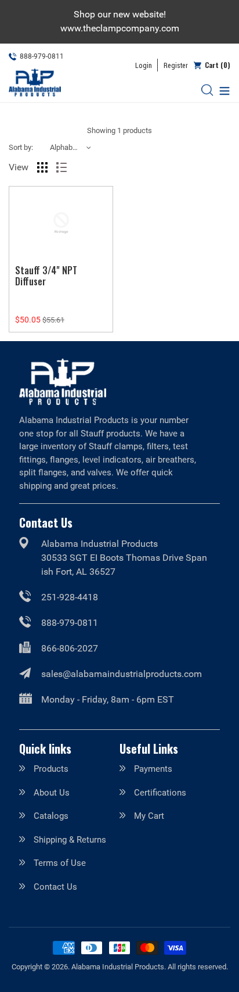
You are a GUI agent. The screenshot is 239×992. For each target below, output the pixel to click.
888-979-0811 (69, 622)
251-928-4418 (69, 597)
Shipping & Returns (70, 840)
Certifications (160, 792)
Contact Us (55, 887)
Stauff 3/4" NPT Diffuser (46, 275)
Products (51, 769)
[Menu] (221, 89)
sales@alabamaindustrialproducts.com (121, 673)
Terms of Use (60, 863)
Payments (153, 769)
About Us (52, 792)
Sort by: (21, 147)
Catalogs (51, 816)
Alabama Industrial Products (117, 966)
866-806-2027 (69, 648)
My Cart (149, 816)
